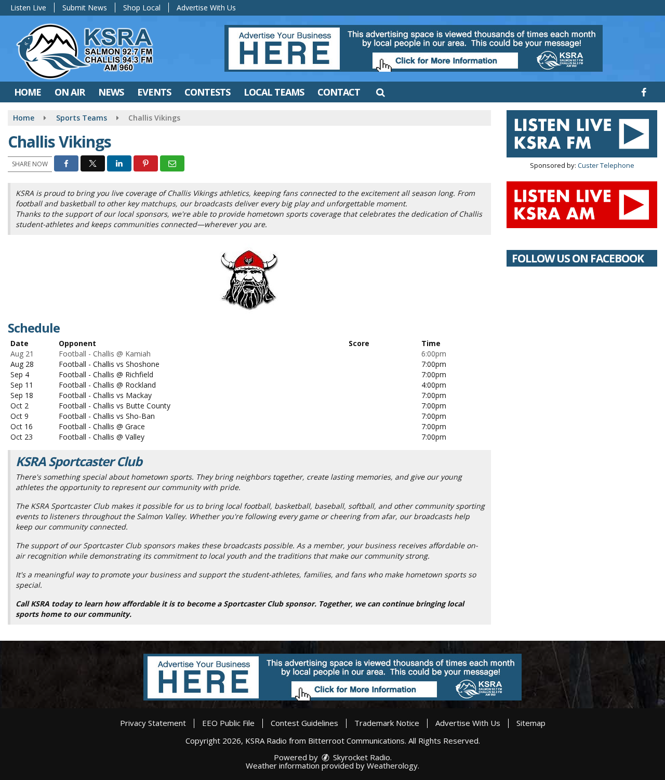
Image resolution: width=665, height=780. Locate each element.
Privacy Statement (153, 723)
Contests (207, 92)
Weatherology (392, 765)
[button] (380, 92)
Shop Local (142, 7)
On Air (70, 92)
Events (154, 92)
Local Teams (274, 92)
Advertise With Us (206, 7)
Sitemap (531, 723)
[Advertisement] (413, 48)
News (111, 92)
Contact (338, 92)
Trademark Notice (386, 723)
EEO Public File (228, 723)
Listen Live (28, 7)
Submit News (84, 7)
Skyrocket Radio (360, 757)
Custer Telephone (606, 165)
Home (27, 92)
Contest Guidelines (304, 723)
